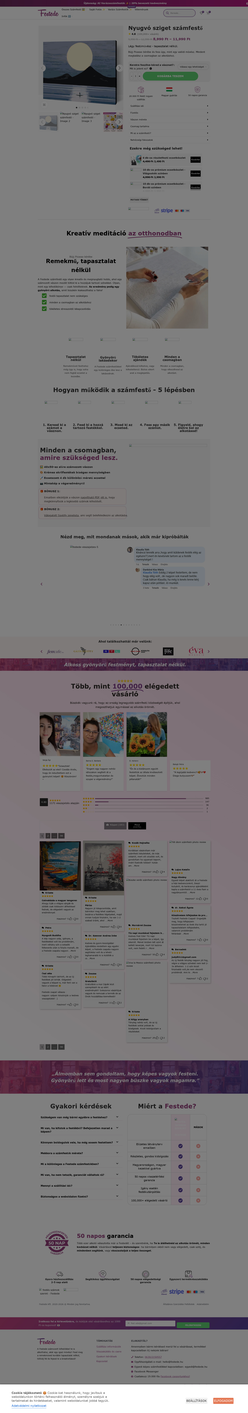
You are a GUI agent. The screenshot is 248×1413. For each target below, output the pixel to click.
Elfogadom (223, 1401)
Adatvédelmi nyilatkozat (29, 1406)
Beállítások (196, 1401)
